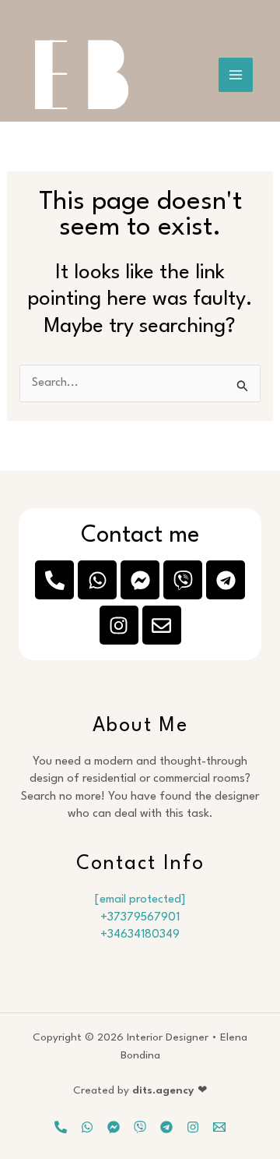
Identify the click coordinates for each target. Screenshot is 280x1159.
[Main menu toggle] (236, 75)
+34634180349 (140, 935)
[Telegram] (166, 1127)
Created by (140, 1090)
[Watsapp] (87, 1127)
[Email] (219, 1127)
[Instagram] (193, 1127)
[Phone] (60, 1127)
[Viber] (140, 1127)
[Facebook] (113, 1127)
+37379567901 (140, 918)
